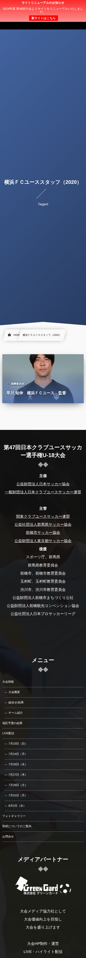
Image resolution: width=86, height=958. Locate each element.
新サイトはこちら (43, 18)
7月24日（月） (18, 754)
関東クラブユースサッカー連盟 (43, 517)
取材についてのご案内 (16, 826)
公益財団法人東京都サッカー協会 (43, 541)
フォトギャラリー (14, 816)
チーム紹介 (15, 712)
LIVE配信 (8, 733)
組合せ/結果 (16, 702)
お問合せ (8, 836)
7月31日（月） (18, 795)
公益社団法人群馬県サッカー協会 (43, 525)
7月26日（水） (18, 764)
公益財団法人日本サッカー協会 (42, 484)
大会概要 (14, 692)
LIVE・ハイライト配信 (43, 952)
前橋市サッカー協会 (43, 533)
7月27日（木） (18, 774)
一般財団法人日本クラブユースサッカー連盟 (43, 492)
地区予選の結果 (12, 723)
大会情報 (8, 681)
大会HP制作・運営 (43, 944)
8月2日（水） (17, 805)
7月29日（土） (18, 785)
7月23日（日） (18, 743)
